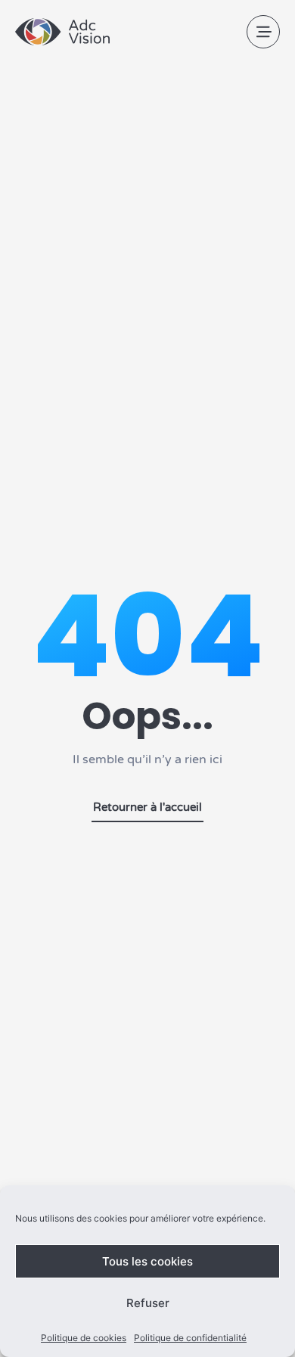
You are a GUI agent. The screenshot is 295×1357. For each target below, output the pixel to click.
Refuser (147, 1303)
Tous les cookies (147, 1261)
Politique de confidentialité (190, 1337)
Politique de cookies (83, 1337)
